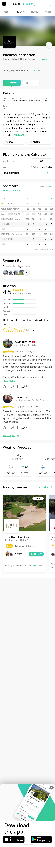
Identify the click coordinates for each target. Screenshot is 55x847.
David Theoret (23, 342)
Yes (33, 70)
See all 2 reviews (11, 436)
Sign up (29, 4)
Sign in (16, 4)
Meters (49, 186)
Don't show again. (27, 845)
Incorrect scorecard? (44, 249)
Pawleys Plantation (10, 190)
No (39, 70)
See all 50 (44, 487)
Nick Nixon (21, 397)
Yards (41, 186)
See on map (41, 59)
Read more (18, 135)
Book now (36, 554)
